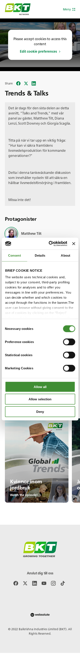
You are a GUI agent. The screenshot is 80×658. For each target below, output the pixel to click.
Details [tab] (40, 255)
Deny (40, 411)
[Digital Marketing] (40, 615)
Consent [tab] (14, 255)
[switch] (69, 341)
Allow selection (40, 399)
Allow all (40, 386)
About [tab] (65, 255)
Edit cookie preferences (38, 51)
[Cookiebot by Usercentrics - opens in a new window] (50, 243)
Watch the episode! (24, 495)
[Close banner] (73, 243)
